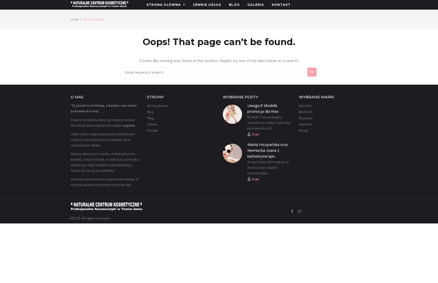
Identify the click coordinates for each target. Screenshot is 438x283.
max (255, 134)
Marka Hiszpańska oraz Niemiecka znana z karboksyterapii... (267, 150)
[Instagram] (299, 211)
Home (75, 19)
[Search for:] (213, 72)
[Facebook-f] (292, 211)
